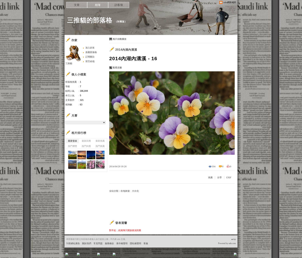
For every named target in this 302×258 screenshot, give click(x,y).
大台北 (135, 191)
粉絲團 (72, 255)
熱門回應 (86, 146)
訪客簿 (118, 4)
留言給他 (90, 61)
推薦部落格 (91, 52)
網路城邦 (228, 255)
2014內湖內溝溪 (126, 49)
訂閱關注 (90, 56)
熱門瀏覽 (72, 146)
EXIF (228, 177)
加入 (219, 255)
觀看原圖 (117, 67)
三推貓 (68, 63)
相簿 (97, 4)
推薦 (210, 177)
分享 (219, 177)
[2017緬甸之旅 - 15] (72, 164)
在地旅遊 (125, 191)
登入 (213, 255)
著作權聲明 (122, 243)
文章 (77, 4)
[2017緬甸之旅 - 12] (100, 164)
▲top (233, 239)
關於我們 (86, 243)
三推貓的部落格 (89, 20)
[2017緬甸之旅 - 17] (91, 155)
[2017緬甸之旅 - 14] (81, 164)
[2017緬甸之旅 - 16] (100, 155)
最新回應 (86, 141)
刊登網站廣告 (73, 243)
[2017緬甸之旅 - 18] (81, 155)
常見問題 (98, 243)
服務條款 (109, 243)
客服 (145, 243)
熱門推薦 (100, 146)
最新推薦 (100, 141)
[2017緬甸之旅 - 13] (91, 164)
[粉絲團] (66, 254)
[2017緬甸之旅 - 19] (72, 155)
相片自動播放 (119, 39)
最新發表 (72, 141)
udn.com (232, 243)
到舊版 (121, 21)
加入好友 (90, 47)
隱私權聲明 (135, 243)
